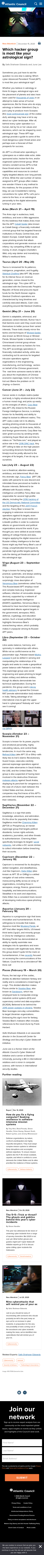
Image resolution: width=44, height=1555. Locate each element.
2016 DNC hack (26, 443)
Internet (20, 1360)
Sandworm (17, 991)
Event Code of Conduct (16, 1527)
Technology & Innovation (29, 1365)
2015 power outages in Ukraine (17, 1007)
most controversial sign (18, 113)
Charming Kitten (30, 822)
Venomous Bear (10, 583)
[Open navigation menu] (40, 4)
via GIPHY (7, 728)
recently (29, 955)
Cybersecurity (12, 1169)
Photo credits (31, 1527)
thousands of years (25, 97)
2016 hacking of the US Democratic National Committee (21, 501)
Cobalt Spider (21, 224)
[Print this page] (39, 43)
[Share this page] (25, 1392)
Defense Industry (26, 1169)
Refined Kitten (9, 754)
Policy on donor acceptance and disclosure (22, 1519)
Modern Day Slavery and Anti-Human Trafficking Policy (22, 1523)
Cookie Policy (27, 1503)
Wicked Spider (34, 332)
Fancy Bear (25, 476)
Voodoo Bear (24, 988)
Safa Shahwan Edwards (29, 1354)
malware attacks (10, 780)
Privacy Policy (16, 1503)
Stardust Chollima (10, 273)
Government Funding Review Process (22, 1515)
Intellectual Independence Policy (22, 1511)
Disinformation (25, 1256)
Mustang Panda (28, 926)
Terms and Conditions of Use (18, 1468)
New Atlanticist (9, 43)
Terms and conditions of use (22, 1507)
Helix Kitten (26, 870)
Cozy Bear (33, 404)
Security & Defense (10, 1365)
